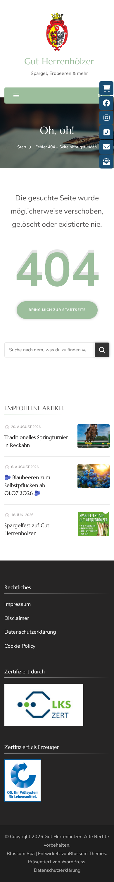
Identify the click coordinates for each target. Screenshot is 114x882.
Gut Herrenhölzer (59, 61)
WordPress (73, 862)
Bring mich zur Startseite (57, 309)
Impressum (17, 604)
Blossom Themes (87, 853)
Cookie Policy (19, 645)
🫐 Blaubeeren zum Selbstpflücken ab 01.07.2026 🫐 (27, 485)
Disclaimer (16, 618)
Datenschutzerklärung (30, 631)
